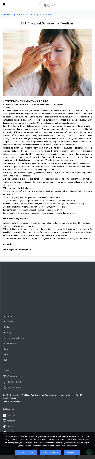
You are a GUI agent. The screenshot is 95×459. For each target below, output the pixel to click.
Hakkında (7, 327)
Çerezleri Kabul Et (26, 452)
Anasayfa (5, 15)
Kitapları (10, 332)
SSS (5, 360)
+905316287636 (13, 382)
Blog (5, 349)
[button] (4, 4)
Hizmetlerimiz (10, 343)
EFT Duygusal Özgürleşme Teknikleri (38, 15)
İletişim (10, 322)
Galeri (6, 354)
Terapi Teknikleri (17, 15)
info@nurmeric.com (15, 376)
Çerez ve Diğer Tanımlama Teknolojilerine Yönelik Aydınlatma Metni (47, 446)
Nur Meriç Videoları (15, 338)
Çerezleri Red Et (50, 452)
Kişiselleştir (72, 452)
